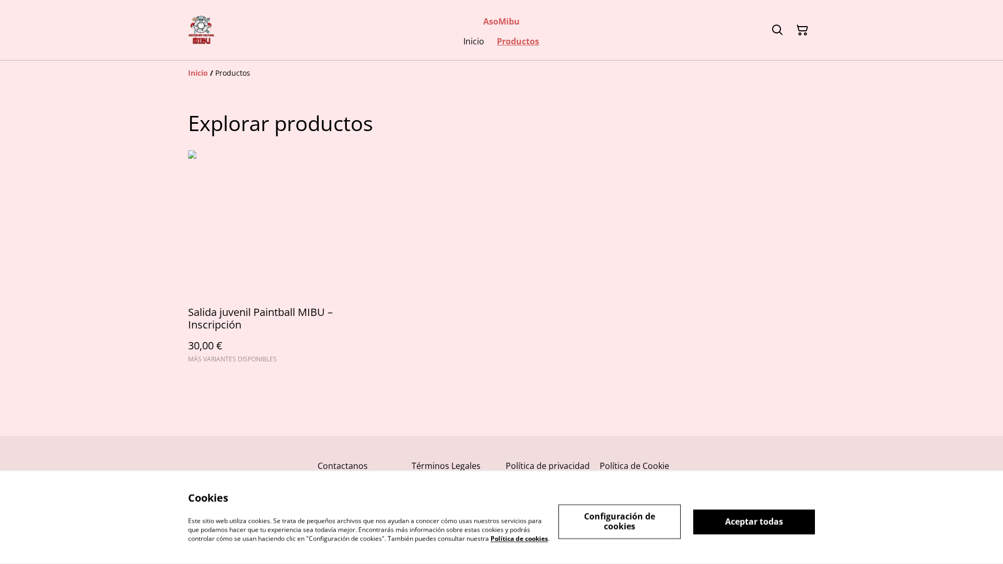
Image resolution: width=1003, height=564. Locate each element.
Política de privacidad (548, 466)
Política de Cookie (634, 466)
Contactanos (343, 466)
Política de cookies (519, 538)
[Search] (777, 30)
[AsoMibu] (201, 30)
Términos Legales (446, 466)
